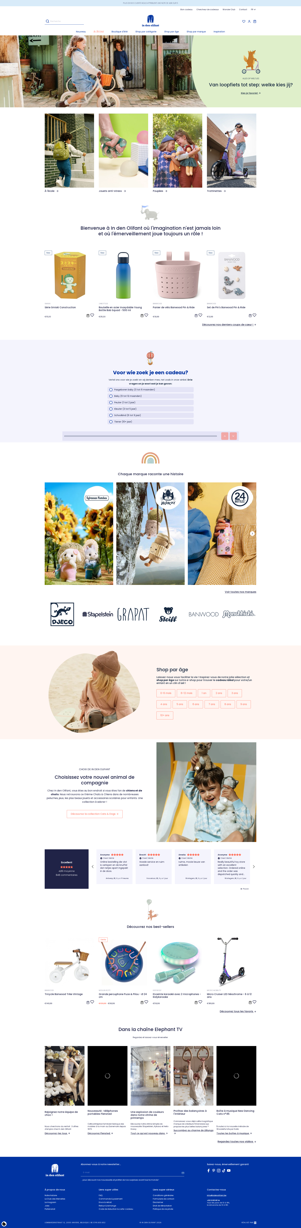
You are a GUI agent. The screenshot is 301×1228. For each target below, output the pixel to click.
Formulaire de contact (163, 1198)
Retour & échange (107, 1205)
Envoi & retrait (105, 1202)
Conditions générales (163, 1195)
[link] (69, 153)
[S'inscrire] (183, 1172)
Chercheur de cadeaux (207, 9)
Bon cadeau (186, 9)
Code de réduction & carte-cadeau (116, 1209)
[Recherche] (47, 21)
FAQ (100, 1195)
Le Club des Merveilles (55, 1198)
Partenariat (50, 1209)
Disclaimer (158, 1202)
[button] (145, 31)
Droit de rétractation (162, 1205)
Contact (243, 9)
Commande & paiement (110, 1198)
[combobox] (253, 9)
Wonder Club (229, 9)
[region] (173, 866)
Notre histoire (51, 1195)
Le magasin (50, 1202)
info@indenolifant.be (216, 1195)
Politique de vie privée (163, 1209)
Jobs (47, 1205)
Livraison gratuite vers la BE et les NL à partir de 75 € (150, 3)
